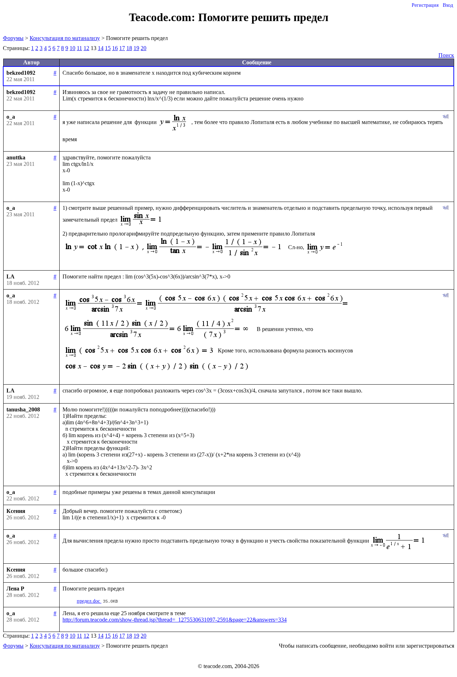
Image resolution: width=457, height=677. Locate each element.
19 (136, 48)
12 (86, 48)
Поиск (446, 55)
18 (129, 48)
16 (115, 48)
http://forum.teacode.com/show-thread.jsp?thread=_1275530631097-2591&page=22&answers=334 (174, 620)
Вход (448, 5)
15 (108, 48)
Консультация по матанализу (65, 38)
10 (72, 48)
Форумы (13, 38)
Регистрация (425, 5)
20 (143, 48)
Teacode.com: (163, 17)
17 (122, 48)
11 (79, 48)
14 (101, 48)
